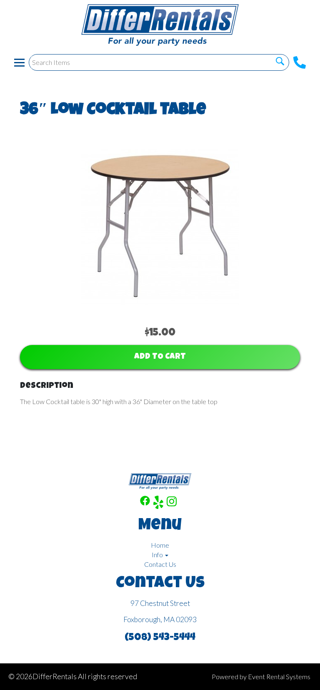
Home (160, 545)
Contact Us (160, 564)
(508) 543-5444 (160, 638)
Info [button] (158, 554)
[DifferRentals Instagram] (172, 503)
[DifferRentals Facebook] (145, 503)
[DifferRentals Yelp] (158, 503)
